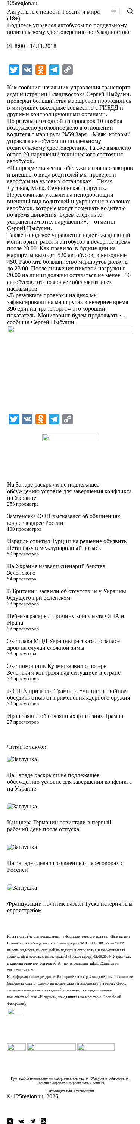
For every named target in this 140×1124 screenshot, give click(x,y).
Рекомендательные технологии (70, 1091)
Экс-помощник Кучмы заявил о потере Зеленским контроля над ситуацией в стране (64, 669)
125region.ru (22, 3)
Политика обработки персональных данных (70, 1083)
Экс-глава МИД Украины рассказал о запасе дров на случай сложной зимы (63, 644)
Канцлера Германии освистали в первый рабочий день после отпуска (59, 825)
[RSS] (43, 1121)
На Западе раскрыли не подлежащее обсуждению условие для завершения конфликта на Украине (69, 491)
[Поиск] (130, 11)
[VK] (21, 1121)
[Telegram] (32, 1121)
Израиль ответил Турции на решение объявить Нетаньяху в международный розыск (67, 544)
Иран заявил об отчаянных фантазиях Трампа (65, 716)
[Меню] (115, 11)
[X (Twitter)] (10, 1121)
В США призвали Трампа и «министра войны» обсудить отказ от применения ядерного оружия (68, 694)
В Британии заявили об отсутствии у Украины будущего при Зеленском (66, 594)
